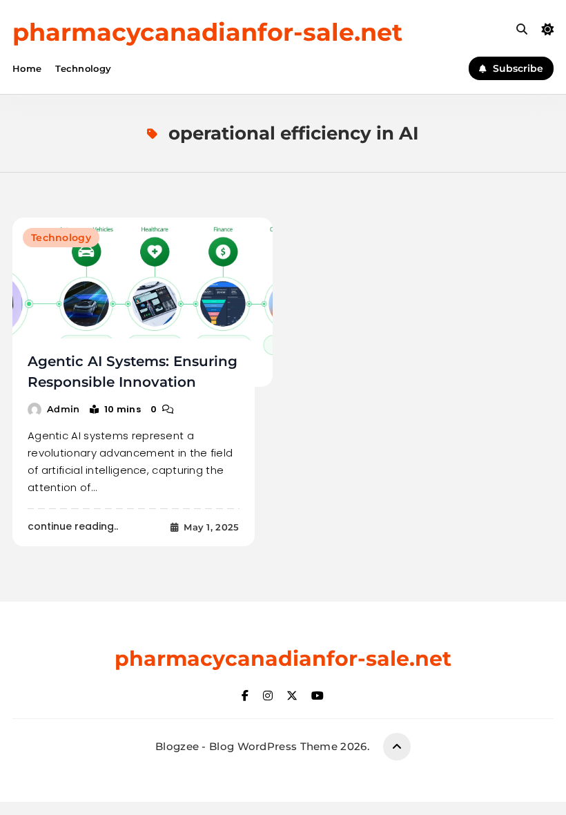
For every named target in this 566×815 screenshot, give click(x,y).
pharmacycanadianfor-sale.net (207, 32)
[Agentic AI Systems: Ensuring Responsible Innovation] (142, 302)
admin (63, 408)
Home (26, 68)
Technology (83, 68)
